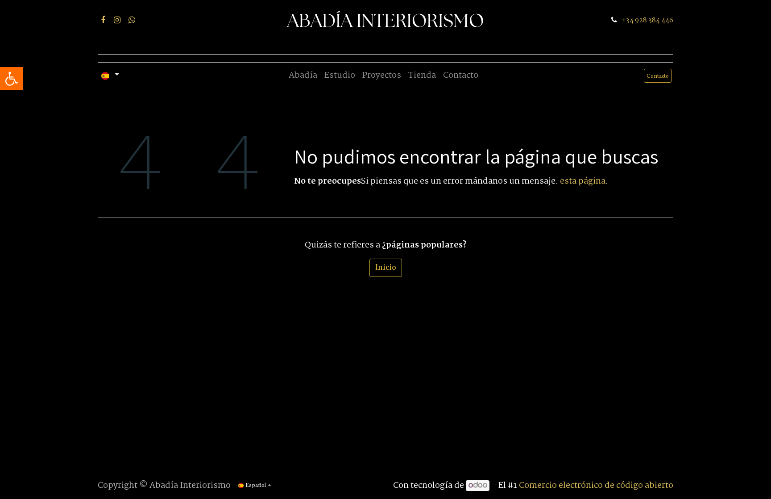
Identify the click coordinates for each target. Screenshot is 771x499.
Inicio (385, 267)
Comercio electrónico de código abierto (596, 485)
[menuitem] (303, 75)
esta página (582, 181)
